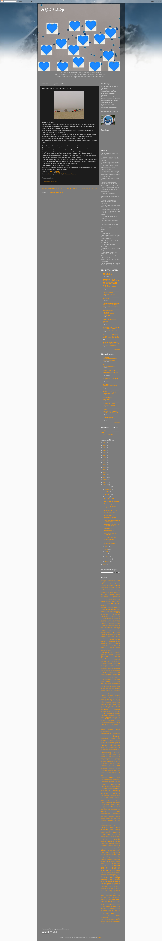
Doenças (108, 681)
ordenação (111, 779)
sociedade (103, 892)
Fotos (109, 713)
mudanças (103, 765)
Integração (103, 744)
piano (107, 800)
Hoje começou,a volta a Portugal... (111, 533)
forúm (113, 711)
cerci (114, 630)
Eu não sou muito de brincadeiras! (108, 314)
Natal (108, 767)
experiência (111, 700)
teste (113, 897)
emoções (114, 686)
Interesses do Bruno (107, 745)
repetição (104, 849)
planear (115, 802)
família (118, 704)
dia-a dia (118, 670)
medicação (104, 760)
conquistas (112, 649)
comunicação (116, 645)
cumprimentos (109, 659)
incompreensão (105, 735)
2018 (105, 462)
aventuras (110, 607)
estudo (102, 699)
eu (105, 699)
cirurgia (108, 632)
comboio (103, 636)
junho (106, 549)
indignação (112, 735)
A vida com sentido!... (110, 543)
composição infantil (106, 643)
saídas (118, 852)
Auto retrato (117, 605)
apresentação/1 (104, 599)
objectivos (113, 774)
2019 (105, 460)
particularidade (105, 784)
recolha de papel (106, 839)
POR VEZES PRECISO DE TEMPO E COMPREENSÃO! (111, 337)
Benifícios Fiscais (105, 611)
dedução (110, 663)
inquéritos (111, 740)
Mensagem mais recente (52, 188)
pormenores (104, 809)
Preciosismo (104, 811)
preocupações (105, 813)
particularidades (115, 784)
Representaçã (117, 848)
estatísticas (117, 695)
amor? (118, 589)
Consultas (103, 654)
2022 (105, 452)
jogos (115, 749)
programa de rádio (114, 820)
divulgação (108, 679)
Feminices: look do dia (109, 419)
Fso (119, 717)
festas (106, 708)
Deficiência (117, 663)
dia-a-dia (50, 174)
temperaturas (109, 895)
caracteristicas (116, 629)
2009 (105, 484)
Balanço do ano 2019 (109, 294)
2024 (105, 447)
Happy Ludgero (108, 292)
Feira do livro (109, 706)
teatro (108, 893)
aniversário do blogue (107, 592)
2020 (105, 457)
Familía (114, 704)
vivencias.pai (105, 919)
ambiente (112, 587)
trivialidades (103, 912)
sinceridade (104, 865)
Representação (105, 850)
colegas (118, 632)
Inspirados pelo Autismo (111, 303)
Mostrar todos (117, 349)
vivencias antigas (114, 918)
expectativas (104, 701)
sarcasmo (103, 854)
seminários (109, 859)
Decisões (118, 661)
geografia (103, 722)
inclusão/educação (106, 731)
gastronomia (111, 720)
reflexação (103, 841)
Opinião (111, 777)
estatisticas (110, 695)
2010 (105, 482)
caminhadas (104, 614)
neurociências (112, 768)
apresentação (116, 596)
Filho (116, 708)
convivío (118, 658)
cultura (102, 659)
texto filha (115, 901)
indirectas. (118, 735)
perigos (110, 793)
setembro (108, 494)
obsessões (117, 775)
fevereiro (107, 559)
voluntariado (114, 921)
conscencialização (106, 650)
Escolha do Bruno (111, 690)
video (112, 914)
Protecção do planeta (115, 836)
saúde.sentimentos (106, 858)
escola (103, 690)
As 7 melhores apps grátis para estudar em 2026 (110, 359)
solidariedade (111, 892)
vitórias (108, 915)
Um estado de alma (108, 393)
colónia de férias (106, 634)
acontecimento (111, 580)
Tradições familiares (112, 908)
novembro (108, 489)
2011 (104, 480)
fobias (115, 709)
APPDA (103, 430)
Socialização (117, 890)
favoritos (103, 706)
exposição (114, 702)
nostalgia (118, 768)
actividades (117, 582)
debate (113, 661)
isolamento (111, 749)
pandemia (111, 781)
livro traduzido (112, 754)
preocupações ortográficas (114, 815)
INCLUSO (106, 357)
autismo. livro (110, 605)
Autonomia (104, 607)
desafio (103, 668)
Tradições (103, 908)
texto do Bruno (106, 901)
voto (119, 921)
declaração (103, 663)
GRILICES (106, 384)
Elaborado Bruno (105, 685)
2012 (105, 477)
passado (118, 786)
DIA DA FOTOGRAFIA (109, 366)
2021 (105, 455)
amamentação (104, 587)
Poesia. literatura (110, 804)
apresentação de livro (114, 598)
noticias (109, 772)
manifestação (107, 758)
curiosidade (117, 659)
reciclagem (117, 838)
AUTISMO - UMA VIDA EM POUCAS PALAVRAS (111, 328)
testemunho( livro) (106, 899)
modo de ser (113, 763)
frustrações (114, 717)
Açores (110, 582)
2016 (105, 467)
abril (106, 554)
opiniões (118, 777)
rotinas (108, 852)
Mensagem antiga (89, 188)
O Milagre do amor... (110, 537)
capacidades (108, 627)
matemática (117, 758)
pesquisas (111, 797)
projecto (112, 827)
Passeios (104, 788)
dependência (104, 667)
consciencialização (106, 652)
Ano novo (104, 594)
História (56, 174)
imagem (108, 727)
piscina (111, 802)
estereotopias (111, 697)
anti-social (118, 594)
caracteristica (117, 627)
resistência (112, 850)
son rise (118, 892)
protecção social (105, 838)
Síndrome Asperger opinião (108, 872)
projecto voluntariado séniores (110, 834)
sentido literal (105, 861)
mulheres (111, 765)
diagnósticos (112, 672)
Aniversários (117, 592)
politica (118, 804)
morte (118, 763)
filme (102, 709)
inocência (103, 740)
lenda (114, 752)
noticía (109, 770)
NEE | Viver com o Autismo (110, 323)
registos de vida (113, 843)
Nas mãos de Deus (108, 274)
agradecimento (116, 583)
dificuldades (110, 678)
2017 (105, 465)
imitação (103, 729)
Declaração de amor (110, 517)
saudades (108, 854)
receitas (112, 838)
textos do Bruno (116, 903)
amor (116, 589)
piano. (110, 800)
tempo (114, 895)
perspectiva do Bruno (109, 795)
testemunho (117, 897)
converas (111, 654)
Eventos (109, 699)
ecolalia (113, 683)
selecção (103, 859)
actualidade (104, 583)
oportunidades (105, 779)
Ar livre (110, 599)
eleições (112, 685)
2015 (105, 470)
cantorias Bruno (114, 625)
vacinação (112, 912)
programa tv (105, 827)
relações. (111, 847)
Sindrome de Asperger (69, 174)
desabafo (111, 667)
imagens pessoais (115, 727)
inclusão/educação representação (110, 733)
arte (114, 599)
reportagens (110, 848)
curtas (109, 661)
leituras (103, 752)
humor (102, 727)
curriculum (103, 661)
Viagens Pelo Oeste (109, 370)
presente (111, 816)
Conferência (111, 647)
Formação (108, 711)
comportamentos (114, 642)
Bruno (108, 613)
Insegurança (104, 742)
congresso (118, 647)
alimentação (110, 585)
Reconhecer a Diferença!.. (112, 501)
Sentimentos (109, 863)
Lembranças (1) (109, 530)
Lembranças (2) (109, 515)
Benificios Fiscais (115, 609)
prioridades (103, 820)
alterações (117, 585)
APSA (103, 432)
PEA (119, 788)
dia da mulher (107, 670)
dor (113, 681)
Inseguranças (111, 742)
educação (117, 683)
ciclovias (103, 632)
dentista (118, 665)
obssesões (104, 777)
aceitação (103, 580)
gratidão (108, 722)
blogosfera (115, 611)
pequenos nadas (106, 792)
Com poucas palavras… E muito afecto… (112, 520)
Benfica (107, 609)
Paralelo (105, 409)
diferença (112, 676)
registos (106, 843)
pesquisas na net (111, 799)
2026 (105, 443)
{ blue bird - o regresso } (109, 405)
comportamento (116, 638)
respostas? (117, 850)
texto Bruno (116, 899)
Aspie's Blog (52, 9)
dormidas (118, 681)
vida (102, 913)
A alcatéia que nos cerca (110, 330)
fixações (111, 709)
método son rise (111, 761)
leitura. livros (117, 751)
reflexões (117, 841)
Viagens (118, 912)
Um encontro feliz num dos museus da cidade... (110, 373)
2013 (105, 475)
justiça (107, 751)
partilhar (109, 786)
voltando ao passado (114, 919)
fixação (106, 709)
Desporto (114, 668)
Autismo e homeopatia (110, 342)
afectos (110, 583)
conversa (118, 654)
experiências (108, 702)
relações (110, 845)
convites (113, 658)
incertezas (110, 729)
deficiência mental (107, 665)
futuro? (114, 719)
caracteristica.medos (106, 628)
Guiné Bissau (116, 722)
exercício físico (116, 699)
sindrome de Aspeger (113, 876)
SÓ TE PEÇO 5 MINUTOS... (107, 398)
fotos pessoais (115, 713)
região (102, 843)
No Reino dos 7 (108, 417)
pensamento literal (106, 790)
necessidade (114, 767)
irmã (119, 747)
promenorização (105, 836)
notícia (113, 770)
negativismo (104, 768)
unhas (108, 912)
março (107, 556)
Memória (117, 760)
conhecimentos (105, 649)
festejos (110, 708)
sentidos (113, 861)
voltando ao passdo (106, 921)
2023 (105, 450)
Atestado (108, 601)
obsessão (108, 775)
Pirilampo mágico (105, 802)
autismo (109, 603)
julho (106, 546)
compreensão (104, 645)
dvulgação (108, 683)
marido (112, 758)
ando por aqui (106, 591)
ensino (113, 688)
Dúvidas (103, 683)
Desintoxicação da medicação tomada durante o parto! (111, 344)
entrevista (117, 688)
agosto (107, 496)
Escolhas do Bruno (105, 692)
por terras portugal (114, 807)
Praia (60, 174)
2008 (105, 564)
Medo (108, 760)
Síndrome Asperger (115, 870)
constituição (117, 652)
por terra (108, 806)
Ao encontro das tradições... (109, 540)
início (119, 738)
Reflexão (111, 841)
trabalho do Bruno (111, 906)
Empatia (118, 686)
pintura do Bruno (116, 800)
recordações (116, 839)
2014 (105, 472)
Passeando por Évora (110, 510)
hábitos (111, 724)
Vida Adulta (107, 914)
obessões (108, 774)
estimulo (118, 697)
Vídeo (115, 913)
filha (114, 708)
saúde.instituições (116, 856)
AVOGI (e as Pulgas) (109, 392)
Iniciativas (113, 738)
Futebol (103, 719)
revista (103, 852)
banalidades (117, 607)
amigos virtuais (105, 589)
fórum (116, 711)
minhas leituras (105, 763)
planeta (118, 802)
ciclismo (118, 630)
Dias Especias (112, 674)
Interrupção (108, 747)
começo (118, 636)
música (103, 767)
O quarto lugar (108, 504)
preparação (104, 816)
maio (106, 551)
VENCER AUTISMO (107, 434)
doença (114, 679)
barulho (103, 609)
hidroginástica (117, 724)
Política (103, 806)
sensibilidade (117, 859)
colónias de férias (115, 634)
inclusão (118, 729)
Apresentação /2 (105, 598)
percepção (118, 792)
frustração (108, 717)
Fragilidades (104, 715)
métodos (118, 761)
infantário (103, 736)
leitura (111, 751)
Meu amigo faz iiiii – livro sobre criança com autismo (110, 305)
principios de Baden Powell (113, 818)
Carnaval (103, 630)
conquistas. (117, 649)
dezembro (108, 487)
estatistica (103, 695)
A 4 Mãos (106, 298)
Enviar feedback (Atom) (56, 192)
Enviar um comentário (50, 181)
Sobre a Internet (109, 528)
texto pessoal (108, 903)
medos (113, 760)
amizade (111, 589)
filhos (119, 708)
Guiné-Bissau (104, 724)
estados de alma (116, 693)
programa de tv (106, 822)
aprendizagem (104, 596)
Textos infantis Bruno (107, 904)
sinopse (115, 888)
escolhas (118, 690)
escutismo (113, 692)
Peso (107, 797)
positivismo (114, 809)
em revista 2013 (108, 686)
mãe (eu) (111, 756)
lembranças (108, 752)
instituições (117, 742)
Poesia (103, 804)
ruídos (113, 852)
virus (102, 915)
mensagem (103, 761)
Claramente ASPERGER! (110, 335)
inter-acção (110, 744)
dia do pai (113, 670)
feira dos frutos (116, 706)
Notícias (114, 772)
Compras (117, 643)
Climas (113, 632)
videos (118, 913)
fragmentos (111, 715)
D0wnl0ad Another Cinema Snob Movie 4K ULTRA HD (110, 412)
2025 (105, 445)
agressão (103, 585)
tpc (115, 904)
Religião (118, 847)
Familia (109, 704)
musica (118, 765)
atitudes (113, 601)
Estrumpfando (107, 273)
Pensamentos (116, 790)
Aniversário (117, 591)
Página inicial (72, 188)
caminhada (117, 613)
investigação (114, 747)
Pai (115, 779)
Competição (104, 637)
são (104, 364)
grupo (111, 722)
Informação (116, 736)
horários (118, 726)
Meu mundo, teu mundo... (108, 311)
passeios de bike (113, 788)
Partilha (103, 786)
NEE (119, 767)
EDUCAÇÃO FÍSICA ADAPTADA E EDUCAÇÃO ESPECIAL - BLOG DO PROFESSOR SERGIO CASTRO (111, 282)
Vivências (104, 918)
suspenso (103, 893)
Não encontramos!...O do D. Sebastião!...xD (111, 524)
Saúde (114, 854)
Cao (119, 625)
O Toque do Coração (109, 403)
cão (102, 627)
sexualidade (117, 863)
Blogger (99, 937)
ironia (106, 749)
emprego (103, 688)
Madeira (103, 756)
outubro (107, 492)
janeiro (107, 561)
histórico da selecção (111, 726)
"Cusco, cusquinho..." (110, 512)
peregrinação (104, 793)
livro (107, 754)
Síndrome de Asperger (110, 879)
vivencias (117, 916)
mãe (107, 756)
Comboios (111, 636)
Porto (109, 809)
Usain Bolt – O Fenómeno (112, 499)
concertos (103, 647)
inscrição (118, 740)
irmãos (103, 749)
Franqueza (117, 715)
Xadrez (102, 923)
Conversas (104, 656)
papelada (118, 781)
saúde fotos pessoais (106, 856)
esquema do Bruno (106, 693)
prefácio (118, 811)
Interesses (117, 744)
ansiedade (111, 594)
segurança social (116, 857)
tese (109, 897)
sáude (118, 854)
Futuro (108, 719)
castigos (109, 630)
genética (118, 720)
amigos (118, 587)
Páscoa (113, 786)
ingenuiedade (104, 738)
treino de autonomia (114, 910)
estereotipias (104, 697)
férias (102, 708)
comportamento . (105, 640)
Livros (118, 754)
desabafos (117, 667)
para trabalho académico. (110, 783)
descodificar (108, 668)
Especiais (118, 692)
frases (102, 717)
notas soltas (104, 770)
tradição (118, 906)
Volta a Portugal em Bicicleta (110, 507)
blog (111, 611)
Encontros (108, 688)
